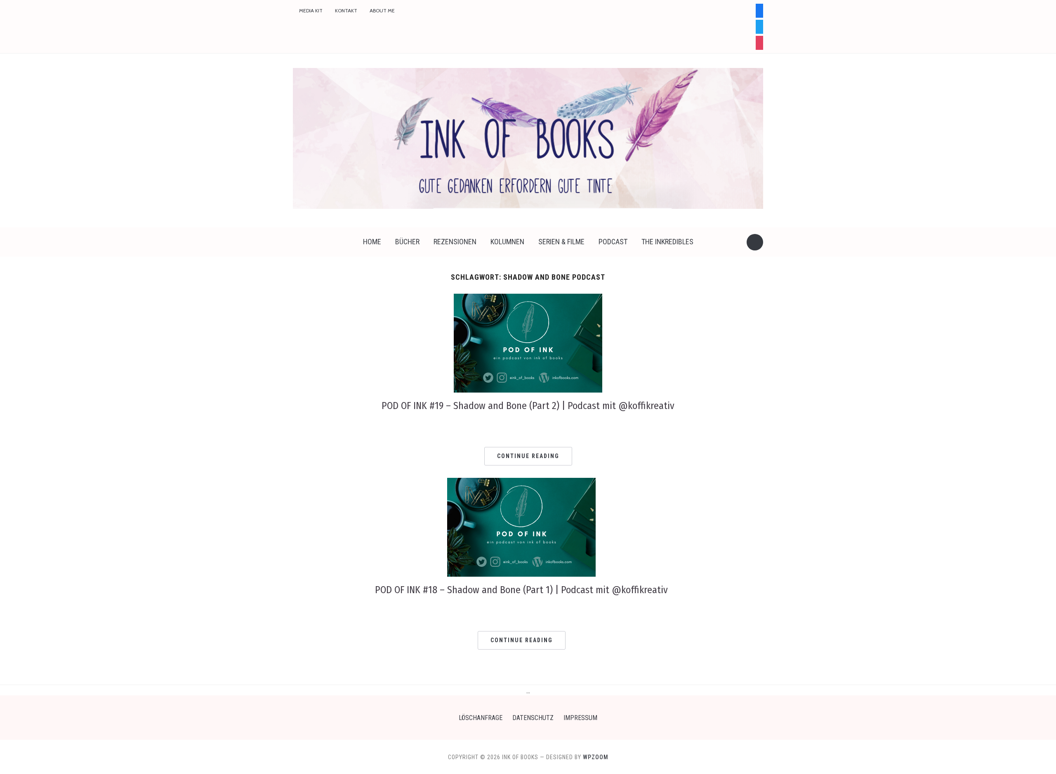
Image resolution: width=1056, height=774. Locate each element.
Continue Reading (528, 456)
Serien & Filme (561, 241)
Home (372, 241)
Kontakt (346, 10)
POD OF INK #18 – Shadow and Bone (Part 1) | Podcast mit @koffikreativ (521, 590)
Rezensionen (455, 241)
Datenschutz (533, 718)
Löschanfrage (480, 718)
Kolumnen (507, 241)
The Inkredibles (667, 241)
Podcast (613, 241)
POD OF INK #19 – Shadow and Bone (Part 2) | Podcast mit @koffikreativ (528, 406)
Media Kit (311, 10)
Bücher (407, 241)
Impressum (580, 718)
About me (382, 10)
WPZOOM (595, 757)
